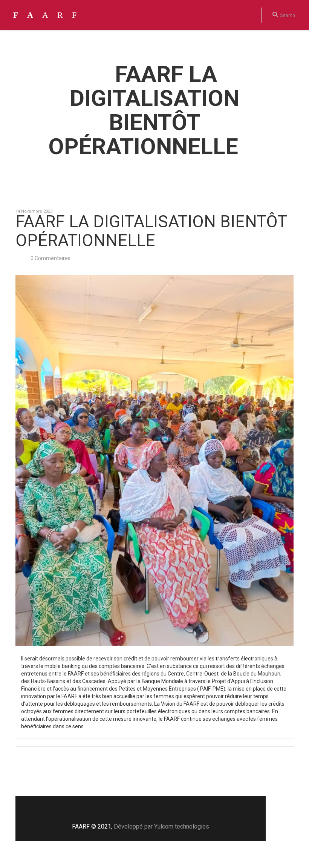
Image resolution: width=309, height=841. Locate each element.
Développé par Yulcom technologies (161, 826)
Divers (283, 45)
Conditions (224, 45)
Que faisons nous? (179, 45)
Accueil (138, 45)
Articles (257, 45)
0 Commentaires (50, 258)
